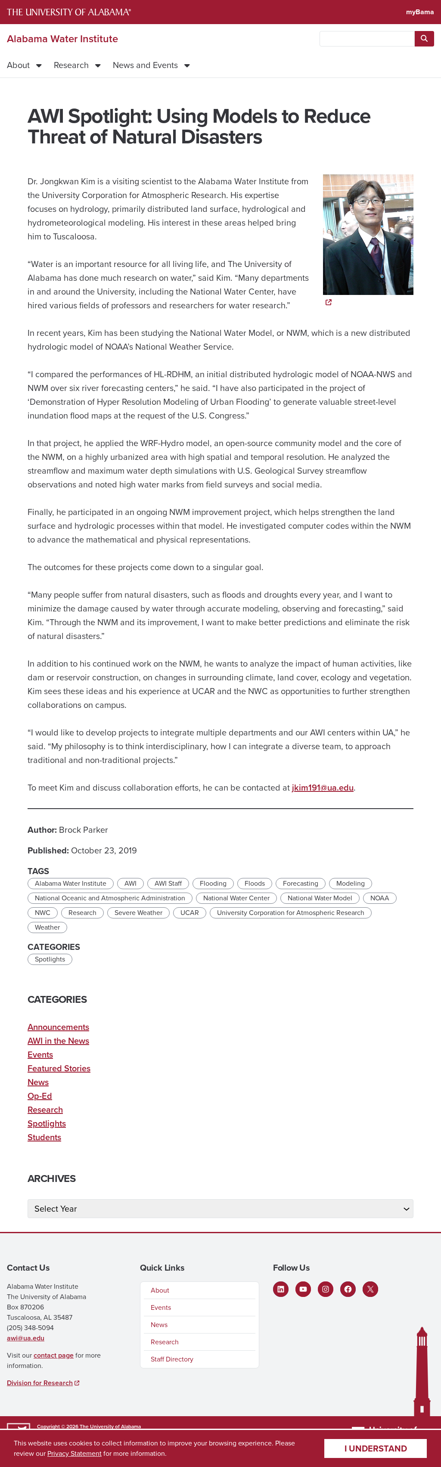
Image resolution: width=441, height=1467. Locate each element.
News (38, 1082)
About (18, 65)
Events (40, 1054)
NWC (42, 913)
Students (44, 1137)
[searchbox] (367, 39)
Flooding (213, 883)
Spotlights (50, 959)
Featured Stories (59, 1068)
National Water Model (320, 898)
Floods (255, 883)
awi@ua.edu (25, 1338)
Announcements (58, 1026)
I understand (376, 1448)
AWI (130, 883)
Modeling (350, 883)
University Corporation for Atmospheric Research (290, 913)
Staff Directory (172, 1359)
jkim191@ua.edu (323, 787)
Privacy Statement (74, 1453)
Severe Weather (138, 913)
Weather (47, 927)
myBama (420, 12)
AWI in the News (58, 1040)
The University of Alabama (110, 1426)
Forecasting (300, 883)
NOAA (379, 898)
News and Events (145, 65)
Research (71, 65)
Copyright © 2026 (57, 1426)
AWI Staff (168, 883)
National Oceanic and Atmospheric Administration (110, 898)
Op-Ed (40, 1095)
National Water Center (236, 898)
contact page (54, 1355)
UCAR (189, 913)
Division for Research (40, 1383)
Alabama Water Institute (62, 39)
